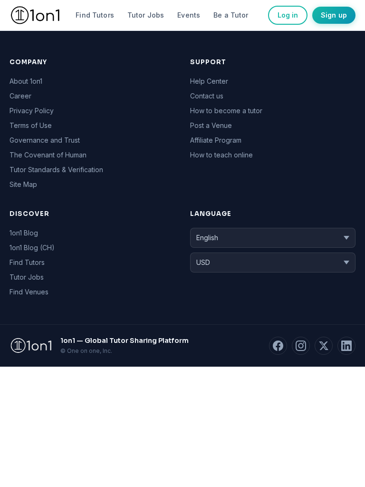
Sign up (334, 15)
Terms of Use (31, 125)
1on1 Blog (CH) (32, 248)
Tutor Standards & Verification (56, 170)
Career (20, 96)
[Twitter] (324, 346)
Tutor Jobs (145, 15)
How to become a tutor (226, 111)
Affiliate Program (215, 140)
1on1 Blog (24, 233)
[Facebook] (278, 346)
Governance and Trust (45, 140)
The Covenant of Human (48, 155)
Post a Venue (211, 125)
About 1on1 (26, 81)
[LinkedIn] (346, 346)
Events (188, 15)
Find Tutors (95, 15)
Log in (288, 15)
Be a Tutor (230, 15)
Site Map (23, 184)
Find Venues (29, 292)
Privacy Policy (32, 111)
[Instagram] (301, 346)
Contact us (206, 96)
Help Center (209, 81)
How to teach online (221, 155)
